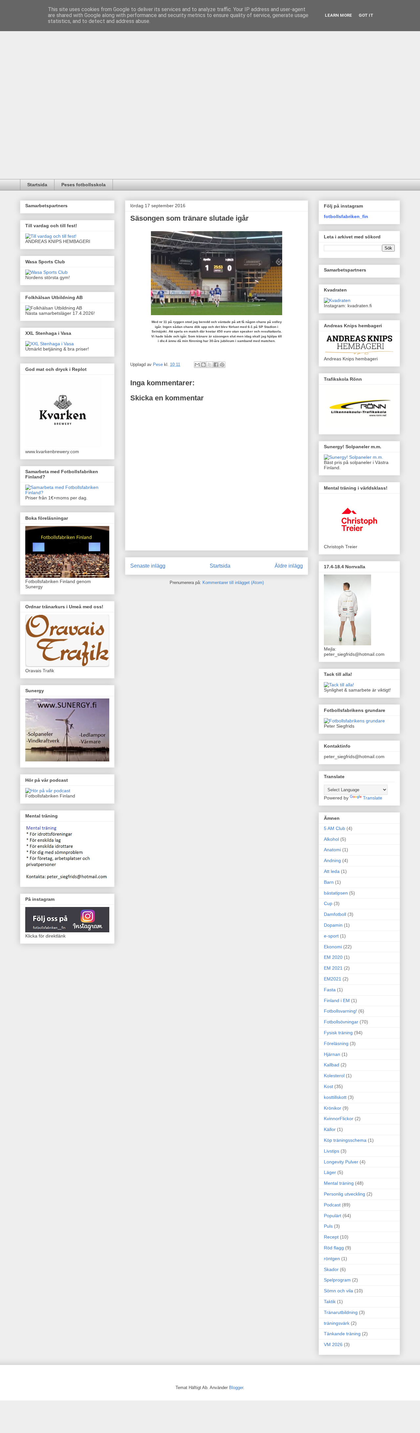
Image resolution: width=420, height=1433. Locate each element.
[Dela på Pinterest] (222, 364)
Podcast (332, 1204)
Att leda (332, 871)
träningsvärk (336, 1323)
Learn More (338, 15)
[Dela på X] (209, 364)
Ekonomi (333, 946)
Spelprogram (337, 1279)
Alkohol (331, 839)
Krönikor (332, 1108)
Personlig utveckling (344, 1194)
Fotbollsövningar (341, 1021)
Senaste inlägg (147, 566)
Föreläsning (336, 1043)
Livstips (331, 1151)
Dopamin (333, 925)
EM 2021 (333, 968)
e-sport (331, 936)
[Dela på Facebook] (216, 364)
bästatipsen (336, 893)
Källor (330, 1129)
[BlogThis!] (203, 364)
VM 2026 (333, 1344)
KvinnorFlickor (338, 1118)
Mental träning (339, 1183)
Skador (331, 1269)
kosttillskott (335, 1097)
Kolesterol (334, 1075)
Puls (328, 1226)
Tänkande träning (342, 1333)
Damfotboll (335, 914)
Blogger (236, 1387)
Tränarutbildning (341, 1312)
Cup (328, 903)
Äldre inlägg (289, 566)
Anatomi (332, 849)
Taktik (330, 1301)
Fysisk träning (338, 1032)
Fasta (330, 989)
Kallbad (331, 1064)
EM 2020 (333, 957)
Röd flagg (334, 1247)
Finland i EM (337, 1000)
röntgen (332, 1258)
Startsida (37, 184)
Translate (372, 797)
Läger (330, 1172)
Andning (332, 860)
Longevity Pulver (341, 1161)
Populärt (332, 1215)
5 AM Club (334, 828)
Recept (331, 1237)
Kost (328, 1086)
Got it (366, 15)
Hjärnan (332, 1054)
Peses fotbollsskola (83, 184)
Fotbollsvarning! (340, 1011)
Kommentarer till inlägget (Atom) (233, 582)
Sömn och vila (338, 1290)
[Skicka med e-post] (197, 364)
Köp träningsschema (345, 1140)
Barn (329, 882)
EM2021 (332, 978)
